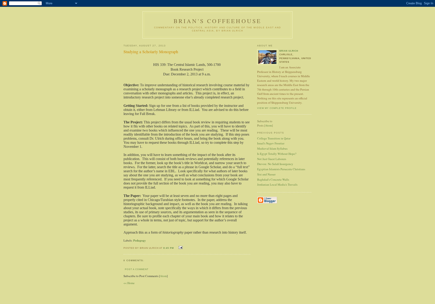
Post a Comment (136, 269)
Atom (163, 276)
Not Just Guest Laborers (271, 159)
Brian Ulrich (288, 51)
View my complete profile (277, 108)
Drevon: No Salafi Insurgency (275, 164)
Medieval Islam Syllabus (272, 148)
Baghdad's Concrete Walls (273, 179)
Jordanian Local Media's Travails (277, 184)
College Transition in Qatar (273, 138)
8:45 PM (169, 248)
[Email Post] (180, 247)
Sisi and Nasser (266, 174)
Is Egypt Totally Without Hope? (276, 154)
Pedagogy (139, 240)
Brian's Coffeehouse (218, 21)
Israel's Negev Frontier (270, 143)
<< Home (129, 283)
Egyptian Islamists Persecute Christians (281, 169)
